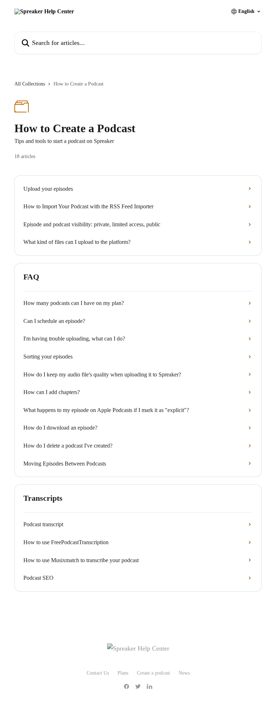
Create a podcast (153, 673)
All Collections (29, 84)
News (184, 673)
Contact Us (98, 673)
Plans (123, 673)
